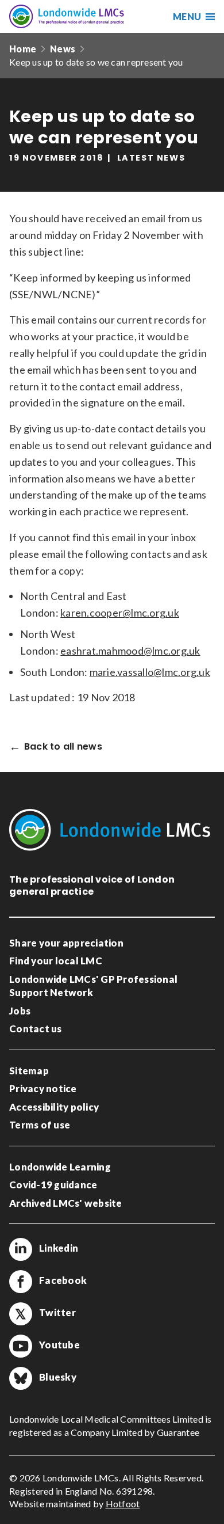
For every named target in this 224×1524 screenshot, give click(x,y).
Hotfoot (123, 1503)
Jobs (19, 1011)
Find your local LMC (55, 961)
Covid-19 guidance (53, 1185)
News (62, 48)
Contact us (35, 1029)
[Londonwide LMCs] (66, 16)
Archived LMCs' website (65, 1203)
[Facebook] (20, 1281)
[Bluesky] (20, 1378)
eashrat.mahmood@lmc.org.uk (130, 650)
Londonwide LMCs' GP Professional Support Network (93, 986)
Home (22, 48)
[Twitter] (20, 1313)
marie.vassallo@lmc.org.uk (150, 672)
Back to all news (63, 747)
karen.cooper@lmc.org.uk (119, 612)
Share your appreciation (66, 943)
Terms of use (39, 1125)
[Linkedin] (20, 1249)
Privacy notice (43, 1088)
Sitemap (29, 1071)
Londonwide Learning (60, 1167)
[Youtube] (20, 1346)
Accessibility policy (54, 1107)
